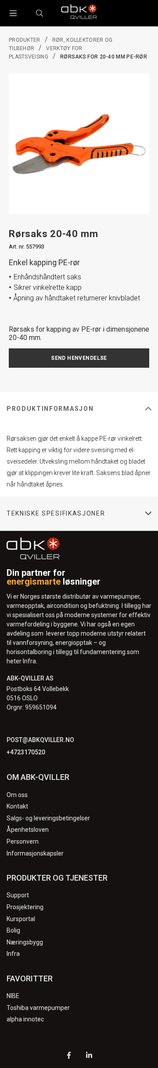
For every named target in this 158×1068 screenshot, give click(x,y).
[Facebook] (69, 1056)
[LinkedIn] (89, 1056)
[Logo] (79, 13)
